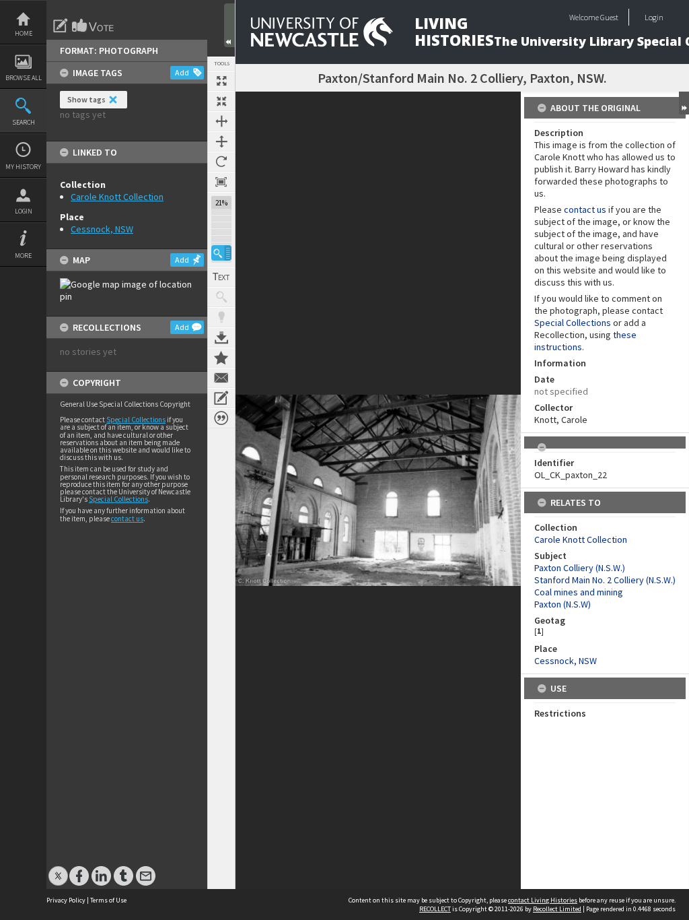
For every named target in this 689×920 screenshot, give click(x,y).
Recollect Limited (557, 909)
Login (23, 211)
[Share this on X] (58, 869)
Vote (93, 25)
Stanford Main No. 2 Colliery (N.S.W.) (605, 580)
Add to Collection (221, 358)
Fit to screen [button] (221, 101)
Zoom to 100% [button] (221, 182)
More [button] (23, 255)
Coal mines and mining (578, 592)
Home (23, 33)
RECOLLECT (435, 909)
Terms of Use (108, 900)
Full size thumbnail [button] (221, 81)
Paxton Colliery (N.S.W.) (579, 568)
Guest (609, 17)
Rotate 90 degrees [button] (221, 162)
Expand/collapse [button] (684, 103)
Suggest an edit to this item (60, 25)
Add (182, 72)
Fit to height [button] (221, 141)
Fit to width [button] (221, 121)
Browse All (23, 77)
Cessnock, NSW (102, 229)
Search (23, 122)
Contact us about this (221, 378)
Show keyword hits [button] (221, 297)
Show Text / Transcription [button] (221, 277)
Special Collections (136, 419)
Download (221, 337)
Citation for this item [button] (221, 418)
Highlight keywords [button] (221, 317)
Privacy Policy (65, 900)
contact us (127, 518)
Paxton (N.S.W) (562, 604)
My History (23, 166)
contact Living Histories (542, 900)
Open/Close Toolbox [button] (229, 25)
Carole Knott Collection (117, 197)
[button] (221, 253)
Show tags (86, 99)
